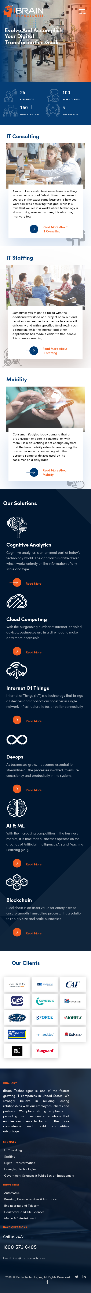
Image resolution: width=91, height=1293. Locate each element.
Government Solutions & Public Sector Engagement (39, 1175)
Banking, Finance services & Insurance (30, 1199)
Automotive (12, 1193)
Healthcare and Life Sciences (24, 1212)
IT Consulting (13, 1150)
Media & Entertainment (20, 1218)
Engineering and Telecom (21, 1205)
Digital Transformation (19, 1163)
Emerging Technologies (20, 1169)
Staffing (9, 1156)
